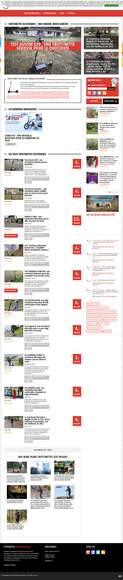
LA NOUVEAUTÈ (10, 144)
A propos (12, 565)
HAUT (120, 576)
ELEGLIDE (28, 410)
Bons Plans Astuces (52, 551)
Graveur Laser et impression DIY (97, 308)
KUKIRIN (28, 239)
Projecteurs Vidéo (93, 304)
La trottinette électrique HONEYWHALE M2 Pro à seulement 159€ (39, 478)
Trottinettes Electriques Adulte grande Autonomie (23, 97)
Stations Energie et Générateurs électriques (101, 312)
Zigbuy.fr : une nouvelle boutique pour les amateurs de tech (22, 138)
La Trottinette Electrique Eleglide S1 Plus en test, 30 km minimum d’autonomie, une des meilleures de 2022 (100, 42)
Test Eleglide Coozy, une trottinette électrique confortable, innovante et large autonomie (35, 391)
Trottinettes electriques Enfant (59, 93)
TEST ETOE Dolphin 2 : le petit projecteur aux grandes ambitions (108, 109)
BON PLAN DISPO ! (10, 235)
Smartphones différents (94, 331)
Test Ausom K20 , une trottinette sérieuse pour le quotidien (43, 46)
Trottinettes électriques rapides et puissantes (54, 97)
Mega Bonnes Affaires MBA (50, 556)
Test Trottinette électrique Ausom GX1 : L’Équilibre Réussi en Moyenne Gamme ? (37, 247)
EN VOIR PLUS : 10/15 (43, 450)
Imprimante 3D (92, 323)
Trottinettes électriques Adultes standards (34, 93)
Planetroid (48, 561)
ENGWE (28, 348)
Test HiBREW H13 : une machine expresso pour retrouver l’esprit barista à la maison (108, 159)
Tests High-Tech (104, 113)
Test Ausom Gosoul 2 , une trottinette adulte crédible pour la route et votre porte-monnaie (36, 192)
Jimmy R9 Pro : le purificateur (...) (107, 296)
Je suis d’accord (111, 6)
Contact (6, 565)
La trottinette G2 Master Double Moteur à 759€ (15, 501)
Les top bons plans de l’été (100, 214)
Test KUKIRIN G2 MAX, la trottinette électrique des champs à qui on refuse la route (35, 358)
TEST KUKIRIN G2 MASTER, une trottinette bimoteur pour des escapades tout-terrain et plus (37, 273)
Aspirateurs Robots (24, 132)
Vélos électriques (92, 315)
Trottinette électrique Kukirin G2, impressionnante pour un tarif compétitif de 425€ (64, 478)
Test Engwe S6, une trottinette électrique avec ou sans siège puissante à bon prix (37, 328)
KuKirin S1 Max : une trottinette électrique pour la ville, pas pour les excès (37, 218)
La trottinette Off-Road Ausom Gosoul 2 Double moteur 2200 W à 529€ (15, 526)
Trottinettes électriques (94, 319)
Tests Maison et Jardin (106, 164)
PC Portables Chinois (94, 327)
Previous (7, 50)
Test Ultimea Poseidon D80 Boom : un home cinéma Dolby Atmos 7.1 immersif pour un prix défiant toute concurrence (108, 177)
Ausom (28, 182)
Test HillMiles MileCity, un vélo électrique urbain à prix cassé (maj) (108, 126)
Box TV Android (103, 323)
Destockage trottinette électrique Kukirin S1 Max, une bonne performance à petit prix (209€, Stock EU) (16, 478)
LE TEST (43, 60)
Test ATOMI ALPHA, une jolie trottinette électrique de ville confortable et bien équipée (37, 302)
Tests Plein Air (49, 39)
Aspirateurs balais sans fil (108, 315)
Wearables (107, 331)
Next (78, 50)
